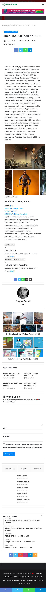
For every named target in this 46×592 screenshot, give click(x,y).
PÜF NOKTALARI (36, 577)
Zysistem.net (38, 573)
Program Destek (11, 41)
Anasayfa (6, 25)
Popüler (24, 469)
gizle (11, 206)
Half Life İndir (10, 245)
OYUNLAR (14, 25)
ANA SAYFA (8, 577)
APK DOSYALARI (19, 580)
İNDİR (12, 257)
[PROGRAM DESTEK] (9, 4)
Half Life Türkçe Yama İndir (15, 259)
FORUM (40, 580)
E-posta (6, 436)
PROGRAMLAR (31, 580)
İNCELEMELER (14, 31)
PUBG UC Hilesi (22, 488)
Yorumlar (37, 469)
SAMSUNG (25, 577)
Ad (4, 428)
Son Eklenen (10, 469)
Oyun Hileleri (22, 493)
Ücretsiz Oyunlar (23, 500)
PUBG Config (22, 476)
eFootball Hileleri (23, 481)
